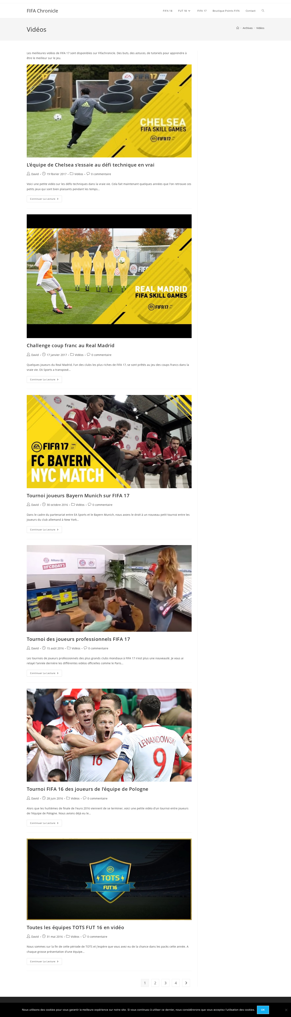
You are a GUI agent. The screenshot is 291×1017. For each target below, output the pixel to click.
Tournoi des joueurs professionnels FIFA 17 (78, 639)
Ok (263, 1009)
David (35, 174)
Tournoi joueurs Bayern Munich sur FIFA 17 (78, 495)
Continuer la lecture (46, 199)
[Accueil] (237, 28)
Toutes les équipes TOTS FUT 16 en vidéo (75, 927)
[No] (286, 1010)
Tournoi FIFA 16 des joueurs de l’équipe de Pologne (87, 789)
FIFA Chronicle (42, 10)
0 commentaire (101, 174)
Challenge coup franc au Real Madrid (71, 345)
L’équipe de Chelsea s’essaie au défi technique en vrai (90, 164)
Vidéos (260, 28)
